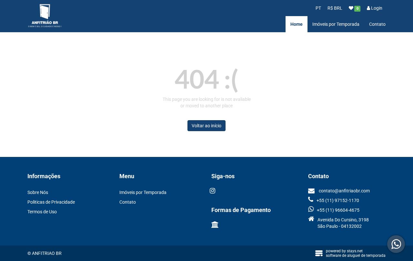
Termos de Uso (42, 211)
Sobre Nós (37, 192)
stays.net (355, 251)
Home (296, 24)
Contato (377, 24)
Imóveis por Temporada (335, 24)
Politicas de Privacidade (51, 202)
